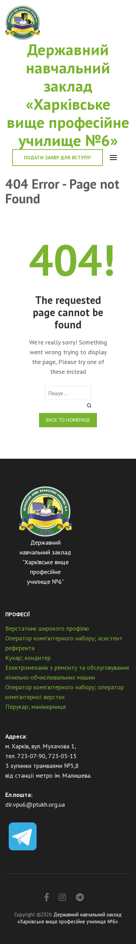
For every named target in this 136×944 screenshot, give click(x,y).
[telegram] (80, 897)
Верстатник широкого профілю (47, 628)
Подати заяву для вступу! (57, 157)
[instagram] (62, 897)
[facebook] (46, 897)
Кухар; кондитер (28, 658)
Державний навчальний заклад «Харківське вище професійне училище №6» (68, 94)
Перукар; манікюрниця (35, 707)
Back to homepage (68, 420)
